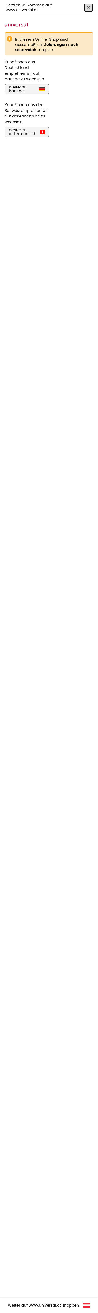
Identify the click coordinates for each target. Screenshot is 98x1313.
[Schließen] (88, 7)
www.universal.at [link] (45, 1305)
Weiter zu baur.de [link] (17, 89)
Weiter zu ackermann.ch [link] (22, 132)
